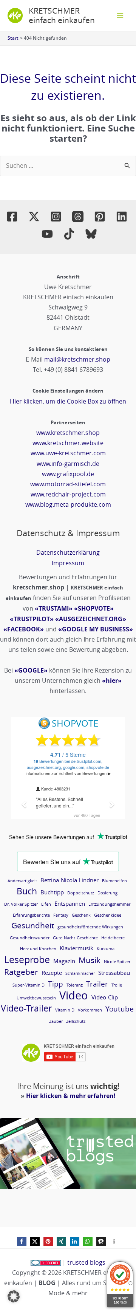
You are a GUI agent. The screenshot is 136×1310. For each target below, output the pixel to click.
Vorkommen (90, 1010)
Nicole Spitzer (117, 961)
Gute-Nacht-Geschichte (75, 937)
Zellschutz (75, 1021)
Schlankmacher (80, 973)
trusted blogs (86, 1262)
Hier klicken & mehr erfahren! (71, 1096)
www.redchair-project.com (68, 494)
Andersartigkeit (22, 880)
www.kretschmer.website (68, 443)
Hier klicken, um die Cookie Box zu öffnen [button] (68, 401)
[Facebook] (12, 216)
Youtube (119, 1008)
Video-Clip (104, 997)
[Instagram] (56, 216)
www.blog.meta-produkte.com (68, 504)
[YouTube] (47, 234)
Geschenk (81, 915)
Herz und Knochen (38, 948)
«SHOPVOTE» (94, 608)
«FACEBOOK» (23, 629)
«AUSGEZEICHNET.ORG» (90, 619)
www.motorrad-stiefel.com (68, 484)
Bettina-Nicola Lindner (69, 880)
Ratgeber (21, 972)
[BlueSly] (91, 234)
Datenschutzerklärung (68, 552)
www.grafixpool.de (68, 474)
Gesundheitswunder (29, 937)
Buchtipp (52, 892)
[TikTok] (69, 234)
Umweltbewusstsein (36, 998)
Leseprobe (27, 959)
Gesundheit (32, 925)
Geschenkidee (107, 915)
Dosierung (107, 893)
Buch (27, 891)
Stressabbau (114, 972)
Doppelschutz (80, 893)
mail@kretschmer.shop (77, 359)
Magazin (64, 961)
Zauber (56, 1021)
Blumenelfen (114, 880)
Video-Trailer (26, 1008)
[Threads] (78, 216)
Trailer (97, 983)
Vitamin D (64, 1010)
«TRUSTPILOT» (32, 619)
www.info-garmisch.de (68, 463)
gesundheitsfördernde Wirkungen (90, 927)
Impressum (68, 563)
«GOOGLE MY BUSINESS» (95, 629)
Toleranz (74, 985)
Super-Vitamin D (28, 985)
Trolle (116, 985)
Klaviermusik (76, 948)
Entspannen (69, 903)
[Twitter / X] (34, 216)
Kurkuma (105, 948)
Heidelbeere (113, 937)
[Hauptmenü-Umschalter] (120, 15)
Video (73, 995)
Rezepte (52, 972)
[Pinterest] (99, 216)
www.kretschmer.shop (68, 432)
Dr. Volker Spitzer (21, 904)
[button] (21, 1241)
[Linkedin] (121, 216)
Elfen (46, 904)
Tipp (55, 983)
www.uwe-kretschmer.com (68, 453)
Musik (89, 960)
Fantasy (60, 915)
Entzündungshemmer (109, 904)
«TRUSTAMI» (54, 608)
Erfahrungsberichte (31, 915)
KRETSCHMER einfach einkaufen (62, 15)
